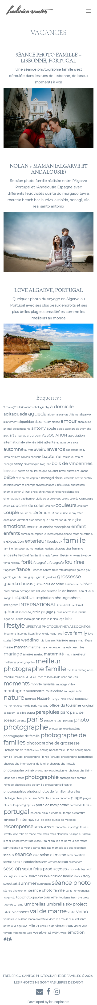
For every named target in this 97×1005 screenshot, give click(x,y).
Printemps (25, 819)
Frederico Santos (41, 570)
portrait (63, 805)
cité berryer (28, 498)
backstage (72, 449)
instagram (11, 605)
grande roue (19, 577)
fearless (39, 548)
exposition (15, 541)
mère (79, 691)
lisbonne (22, 633)
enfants (12, 533)
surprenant (44, 883)
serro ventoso (49, 862)
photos (32, 791)
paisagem (10, 712)
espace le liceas (44, 534)
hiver (88, 584)
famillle (8, 548)
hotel (7, 591)
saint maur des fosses (74, 841)
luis (42, 640)
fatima (29, 548)
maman (21, 647)
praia (45, 813)
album (52, 414)
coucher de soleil (27, 505)
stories (78, 876)
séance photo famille (46, 890)
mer (40, 677)
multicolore (54, 691)
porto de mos (46, 805)
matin (68, 654)
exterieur (35, 541)
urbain (8, 912)
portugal (16, 811)
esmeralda (27, 534)
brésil (62, 471)
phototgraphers (13, 798)
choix (34, 491)
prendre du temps (60, 813)
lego (61, 619)
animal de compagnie (17, 428)
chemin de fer (12, 491)
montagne (14, 690)
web (29, 932)
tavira (69, 890)
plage (76, 797)
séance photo (71, 882)
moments (17, 683)
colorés (74, 498)
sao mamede (55, 847)
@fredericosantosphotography (30, 407)
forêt (26, 562)
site (6, 876)
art (11, 435)
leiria (68, 619)
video (52, 919)
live (38, 633)
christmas (45, 491)
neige (55, 698)
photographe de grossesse (53, 743)
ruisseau (86, 834)
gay (88, 570)
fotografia (40, 562)
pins (41, 798)
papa (31, 712)
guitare (38, 584)
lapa (43, 619)
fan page (19, 548)
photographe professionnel (51, 770)
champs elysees (34, 485)
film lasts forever (49, 555)
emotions (15, 526)
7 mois (8, 407)
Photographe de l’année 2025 (21, 750)
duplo (67, 520)
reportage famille (78, 827)
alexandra (63, 414)
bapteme (51, 456)
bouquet (53, 471)
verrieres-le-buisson (15, 919)
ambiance (54, 422)
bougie (42, 471)
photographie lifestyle (58, 784)
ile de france (67, 591)
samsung (26, 847)
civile (39, 498)
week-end (42, 932)
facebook (54, 541)
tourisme (64, 897)
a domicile (62, 406)
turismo (18, 904)
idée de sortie (49, 591)
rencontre (61, 827)
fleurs (64, 555)
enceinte (34, 527)
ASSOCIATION (54, 435)
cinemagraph (12, 498)
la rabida (52, 619)
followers (74, 555)
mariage (13, 654)
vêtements (19, 932)
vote (84, 926)
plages (87, 798)
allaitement (10, 422)
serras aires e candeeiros (22, 862)
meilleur (79, 654)
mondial (49, 684)
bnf (48, 464)
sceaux (9, 855)
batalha (79, 457)
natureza (30, 698)
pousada (35, 813)
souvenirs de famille (58, 876)
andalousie (84, 422)
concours (86, 498)
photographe (26, 727)
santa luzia (39, 847)
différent (22, 520)
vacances (20, 912)
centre (79, 478)
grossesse (69, 576)
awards (56, 449)
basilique (67, 457)
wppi (64, 932)
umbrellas (34, 903)
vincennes (64, 926)
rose (39, 834)
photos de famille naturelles (59, 791)
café (18, 478)
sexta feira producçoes (44, 868)
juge (49, 612)
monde (36, 684)
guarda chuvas (18, 583)
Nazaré (43, 698)
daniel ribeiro (63, 513)
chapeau (50, 485)
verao (82, 911)
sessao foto (75, 862)
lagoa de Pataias (13, 619)
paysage (68, 720)
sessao (63, 862)
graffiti (8, 577)
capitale (35, 478)
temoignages (81, 890)
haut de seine (54, 584)
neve (63, 698)
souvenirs (36, 876)
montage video (65, 684)
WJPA (56, 932)
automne (14, 449)
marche (34, 647)
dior (31, 520)
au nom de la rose (67, 442)
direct (38, 520)
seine (36, 855)
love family (75, 633)
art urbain (34, 435)
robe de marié (27, 834)
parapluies (47, 712)
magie (73, 640)
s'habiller (9, 841)
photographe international (77, 756)
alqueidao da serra (32, 422)
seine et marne (53, 855)
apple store (64, 428)
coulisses (82, 506)
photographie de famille (29, 784)
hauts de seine (74, 584)
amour (69, 421)
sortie (24, 876)
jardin (36, 612)
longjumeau (49, 633)
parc (64, 712)
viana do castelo (38, 919)
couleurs (66, 505)
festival (23, 555)
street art (10, 883)
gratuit (40, 577)
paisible (21, 712)
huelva (15, 591)
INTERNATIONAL (37, 604)
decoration (10, 520)
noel (70, 698)
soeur (17, 876)
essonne (78, 534)
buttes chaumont (77, 471)
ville (32, 926)
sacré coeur (36, 841)
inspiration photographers (58, 598)
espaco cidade (63, 534)
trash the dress (80, 897)
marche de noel (51, 647)
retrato (8, 834)
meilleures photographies (19, 662)
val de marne (48, 911)
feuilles (34, 555)
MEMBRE (31, 677)
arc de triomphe (81, 428)
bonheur (10, 471)
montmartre (35, 691)
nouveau (43, 705)
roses (46, 834)
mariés (28, 654)
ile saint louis (85, 591)
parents (21, 720)
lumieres (50, 640)
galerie (81, 570)
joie (43, 612)
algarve (85, 414)
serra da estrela (76, 855)
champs (19, 485)
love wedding (25, 640)
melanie (19, 677)
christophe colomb (63, 491)
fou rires (74, 562)
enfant (78, 526)
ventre (71, 912)
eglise (76, 520)
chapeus (63, 485)
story (86, 876)
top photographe (29, 897)
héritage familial (30, 591)
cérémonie (43, 512)
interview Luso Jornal (70, 605)
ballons (25, 457)
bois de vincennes (72, 463)
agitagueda (15, 413)
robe (15, 834)
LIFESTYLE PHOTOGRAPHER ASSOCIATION (58, 626)
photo (81, 720)
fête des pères (67, 570)
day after (77, 513)
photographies (15, 791)
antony (38, 428)
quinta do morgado (64, 819)
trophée (8, 904)
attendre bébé (34, 442)
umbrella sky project (66, 904)
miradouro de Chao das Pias (61, 677)
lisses (31, 633)
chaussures (78, 485)
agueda (37, 414)
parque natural (53, 720)
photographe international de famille (26, 763)
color (46, 498)
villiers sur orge (45, 926)
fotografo (56, 562)
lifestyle (14, 625)
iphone (11, 611)
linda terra (10, 633)
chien (26, 491)
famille (74, 540)
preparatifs (78, 813)
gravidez (51, 577)
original (87, 705)
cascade (69, 478)
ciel (77, 491)
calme (25, 478)
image (7, 598)
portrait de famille (81, 805)
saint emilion (52, 841)
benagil (8, 464)
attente (50, 442)
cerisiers (8, 485)
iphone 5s (25, 612)
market (38, 654)
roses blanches (59, 834)
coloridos (55, 498)
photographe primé (19, 770)
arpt (6, 435)
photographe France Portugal (42, 756)
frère (55, 570)
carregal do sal (52, 478)
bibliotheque (31, 464)
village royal (21, 926)
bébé (9, 477)
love (59, 633)
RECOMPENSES (44, 827)
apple (51, 428)
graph (32, 577)
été (8, 939)
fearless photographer (57, 548)
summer (27, 883)
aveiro (40, 449)
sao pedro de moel (75, 847)
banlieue (36, 457)
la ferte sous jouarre (74, 612)
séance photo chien (15, 890)
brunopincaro (59, 1002)
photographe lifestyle (62, 763)
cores (7, 506)
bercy (18, 464)
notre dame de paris (24, 705)
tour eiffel (51, 897)
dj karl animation (53, 520)
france (23, 569)
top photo (9, 897)
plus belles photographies (19, 805)
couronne (26, 513)
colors (65, 498)
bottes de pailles (27, 471)
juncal (58, 612)
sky (11, 876)
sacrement (22, 841)
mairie (8, 647)
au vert (28, 449)
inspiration (24, 597)
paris (35, 719)
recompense (18, 826)
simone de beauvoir (80, 869)
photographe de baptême (64, 728)
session (12, 868)
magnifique (85, 640)
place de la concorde (57, 798)
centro (88, 478)
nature (14, 697)
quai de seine (43, 819)
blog (42, 464)
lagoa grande (32, 619)
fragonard (10, 570)
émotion (76, 932)
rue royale (75, 834)
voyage (8, 932)
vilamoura (62, 919)
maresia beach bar (72, 647)
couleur (50, 506)
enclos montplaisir (56, 527)
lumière (62, 640)
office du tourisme (65, 705)
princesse (9, 819)
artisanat (20, 435)
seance (23, 854)
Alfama (73, 414)
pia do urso (30, 798)
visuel (77, 926)
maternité (54, 654)
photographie (42, 777)
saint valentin (12, 847)
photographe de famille (22, 736)
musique (69, 691)
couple (11, 512)
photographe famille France (57, 750)
